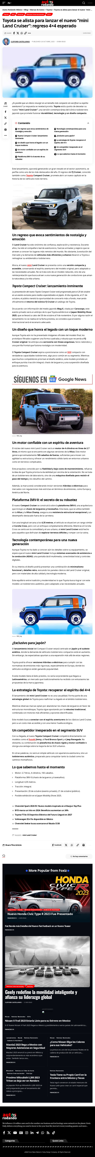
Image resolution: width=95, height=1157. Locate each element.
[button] (4, 3)
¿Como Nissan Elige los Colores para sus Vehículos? (67, 1043)
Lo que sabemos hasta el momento (71, 154)
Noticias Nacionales (18, 1017)
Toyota (6, 14)
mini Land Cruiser (30, 835)
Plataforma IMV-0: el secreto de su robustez (30, 157)
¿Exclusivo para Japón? (66, 136)
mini (29, 265)
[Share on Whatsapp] (21, 33)
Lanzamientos (11, 1038)
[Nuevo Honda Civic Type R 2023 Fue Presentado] (47, 898)
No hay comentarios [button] (80, 856)
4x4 (13, 14)
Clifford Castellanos (20, 41)
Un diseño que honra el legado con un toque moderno (31, 143)
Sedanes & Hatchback (51, 910)
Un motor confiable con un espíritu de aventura (31, 150)
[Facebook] (4, 1132)
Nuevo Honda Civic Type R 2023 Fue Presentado (40, 914)
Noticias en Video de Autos (24, 1071)
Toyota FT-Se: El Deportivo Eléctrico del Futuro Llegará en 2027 (43, 814)
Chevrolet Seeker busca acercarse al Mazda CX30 (37, 823)
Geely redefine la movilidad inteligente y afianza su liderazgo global (41, 994)
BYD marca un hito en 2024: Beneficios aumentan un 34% (41, 810)
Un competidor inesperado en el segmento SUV (68, 148)
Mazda (20, 1038)
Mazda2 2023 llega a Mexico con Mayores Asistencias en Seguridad (25, 1046)
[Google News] (21, 1132)
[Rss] (48, 1132)
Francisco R (11, 918)
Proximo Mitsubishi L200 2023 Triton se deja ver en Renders (23, 1079)
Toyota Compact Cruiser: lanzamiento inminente (31, 137)
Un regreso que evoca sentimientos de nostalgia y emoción (31, 130)
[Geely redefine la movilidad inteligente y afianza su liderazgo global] (47, 961)
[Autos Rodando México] (47, 3)
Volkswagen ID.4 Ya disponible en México (34, 819)
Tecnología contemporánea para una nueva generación (70, 130)
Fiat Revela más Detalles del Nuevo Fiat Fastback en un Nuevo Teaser (38, 926)
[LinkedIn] (32, 1132)
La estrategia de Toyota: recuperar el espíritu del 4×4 (70, 141)
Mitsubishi (9, 1071)
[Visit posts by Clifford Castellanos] (6, 41)
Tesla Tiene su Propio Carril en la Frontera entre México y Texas (68, 1076)
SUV (69, 352)
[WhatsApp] (43, 1132)
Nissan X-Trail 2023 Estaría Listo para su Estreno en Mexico (37, 1020)
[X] (9, 1132)
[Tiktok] (54, 1132)
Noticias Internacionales (35, 14)
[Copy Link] (25, 33)
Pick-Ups (29, 1073)
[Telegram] (37, 1132)
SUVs (49, 14)
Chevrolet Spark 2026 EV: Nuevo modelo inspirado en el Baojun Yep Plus (48, 806)
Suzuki (32, 739)
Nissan (7, 1017)
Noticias (20, 14)
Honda (20, 910)
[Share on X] (18, 33)
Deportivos (12, 910)
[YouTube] (15, 1132)
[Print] (5, 130)
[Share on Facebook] (14, 33)
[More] (29, 33)
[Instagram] (27, 1132)
